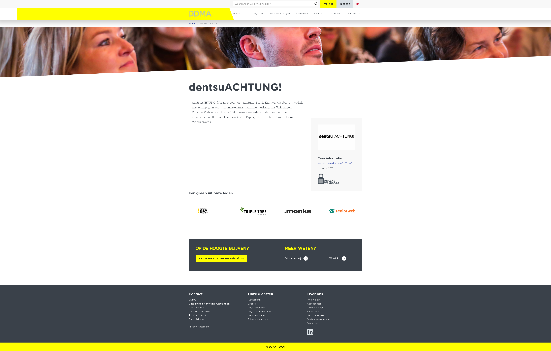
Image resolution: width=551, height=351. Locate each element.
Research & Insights (279, 13)
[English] (357, 4)
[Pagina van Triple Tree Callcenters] (253, 211)
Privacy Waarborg (258, 319)
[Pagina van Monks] (298, 211)
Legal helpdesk (256, 307)
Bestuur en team (316, 315)
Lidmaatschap (315, 307)
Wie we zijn (313, 299)
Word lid (328, 3)
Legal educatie (256, 315)
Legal (256, 13)
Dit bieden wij (293, 258)
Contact (335, 13)
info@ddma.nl (198, 319)
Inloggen (344, 3)
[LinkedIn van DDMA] (310, 332)
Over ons (351, 13)
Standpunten (314, 303)
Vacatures (313, 323)
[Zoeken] (316, 4)
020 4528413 (198, 315)
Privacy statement (199, 326)
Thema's (237, 13)
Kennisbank (302, 13)
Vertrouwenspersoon (319, 319)
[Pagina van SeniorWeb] (342, 211)
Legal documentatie (259, 311)
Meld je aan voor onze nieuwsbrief (219, 258)
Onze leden (313, 311)
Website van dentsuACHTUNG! (335, 163)
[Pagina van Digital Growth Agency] (209, 211)
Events (318, 13)
